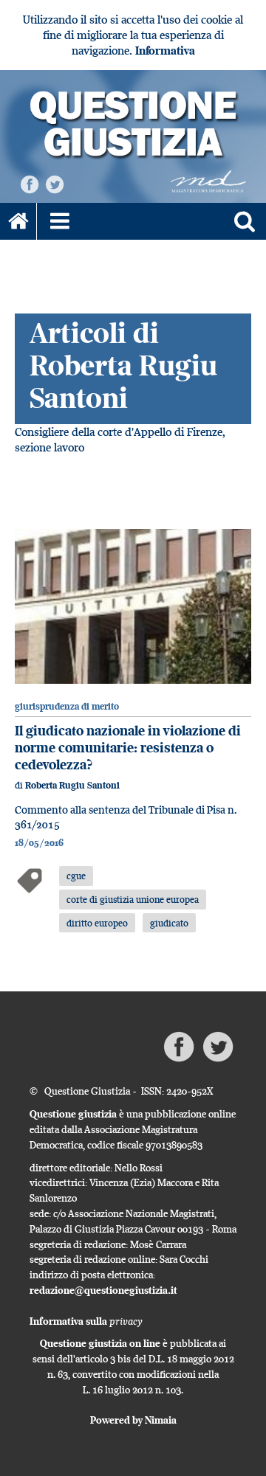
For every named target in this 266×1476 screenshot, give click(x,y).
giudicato (169, 923)
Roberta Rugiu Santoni (72, 785)
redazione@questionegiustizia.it (103, 1290)
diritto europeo (97, 923)
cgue (76, 875)
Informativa (165, 51)
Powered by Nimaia (133, 1420)
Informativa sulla (86, 1321)
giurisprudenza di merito (67, 706)
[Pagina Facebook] (29, 183)
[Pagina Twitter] (55, 183)
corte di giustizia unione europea (132, 899)
